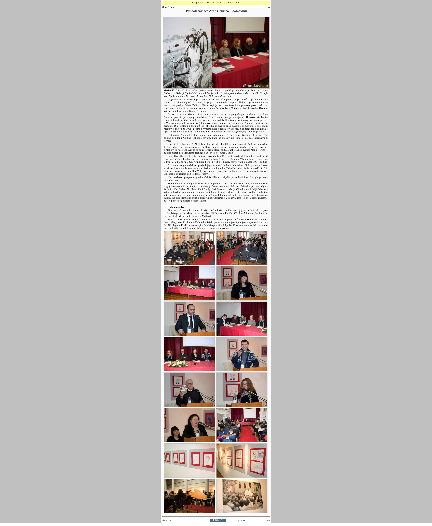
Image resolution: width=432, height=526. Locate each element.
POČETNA (217, 520)
